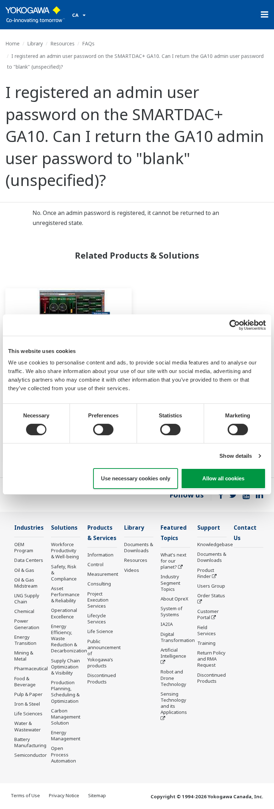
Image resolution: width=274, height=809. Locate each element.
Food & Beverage (25, 681)
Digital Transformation (178, 637)
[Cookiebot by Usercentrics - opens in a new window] (234, 325)
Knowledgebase (215, 544)
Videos (131, 570)
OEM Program (23, 547)
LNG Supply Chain (26, 598)
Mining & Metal (23, 655)
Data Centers (28, 560)
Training (206, 643)
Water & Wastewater (27, 726)
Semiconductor (30, 755)
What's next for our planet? (173, 560)
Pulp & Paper (28, 694)
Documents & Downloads (138, 547)
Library (35, 43)
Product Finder (205, 573)
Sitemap (97, 795)
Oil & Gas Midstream (25, 583)
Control (95, 564)
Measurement (102, 574)
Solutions (64, 527)
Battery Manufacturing (30, 742)
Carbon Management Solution (65, 716)
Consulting (99, 583)
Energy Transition (25, 640)
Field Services (206, 630)
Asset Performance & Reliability (65, 594)
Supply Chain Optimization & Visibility (65, 666)
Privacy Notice (64, 795)
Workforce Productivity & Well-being (65, 550)
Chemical (24, 611)
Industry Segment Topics (170, 582)
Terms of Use (25, 795)
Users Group (211, 586)
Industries (29, 527)
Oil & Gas (24, 570)
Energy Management (65, 735)
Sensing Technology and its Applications (174, 703)
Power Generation (26, 624)
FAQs (88, 43)
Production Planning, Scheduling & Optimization (65, 691)
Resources (62, 43)
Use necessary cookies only (135, 478)
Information (100, 554)
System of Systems (171, 611)
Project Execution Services (97, 599)
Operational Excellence (64, 613)
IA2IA (167, 624)
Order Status (211, 595)
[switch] (103, 429)
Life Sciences (28, 713)
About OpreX (174, 598)
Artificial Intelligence (173, 653)
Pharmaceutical (31, 668)
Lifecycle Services (96, 618)
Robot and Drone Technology (173, 677)
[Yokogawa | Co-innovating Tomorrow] (35, 14)
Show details (235, 456)
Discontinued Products (101, 678)
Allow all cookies (223, 478)
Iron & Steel (27, 704)
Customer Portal (208, 614)
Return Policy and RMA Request (211, 658)
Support (208, 527)
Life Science (100, 631)
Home (12, 43)
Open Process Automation (63, 754)
